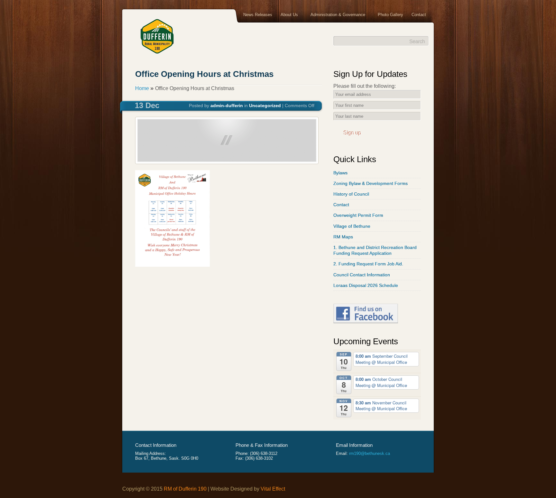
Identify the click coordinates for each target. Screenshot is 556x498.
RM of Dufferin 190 (185, 489)
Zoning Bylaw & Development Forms (370, 183)
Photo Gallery (390, 14)
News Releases (257, 14)
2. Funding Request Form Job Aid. (368, 263)
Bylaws (340, 172)
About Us (287, 15)
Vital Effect (273, 489)
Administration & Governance (335, 15)
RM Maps (343, 236)
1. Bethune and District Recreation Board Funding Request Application (375, 250)
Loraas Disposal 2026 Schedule (365, 285)
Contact (419, 14)
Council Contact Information (361, 274)
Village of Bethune (351, 226)
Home (142, 88)
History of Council (351, 194)
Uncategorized (265, 105)
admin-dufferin (226, 105)
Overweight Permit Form (358, 215)
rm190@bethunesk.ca (369, 453)
